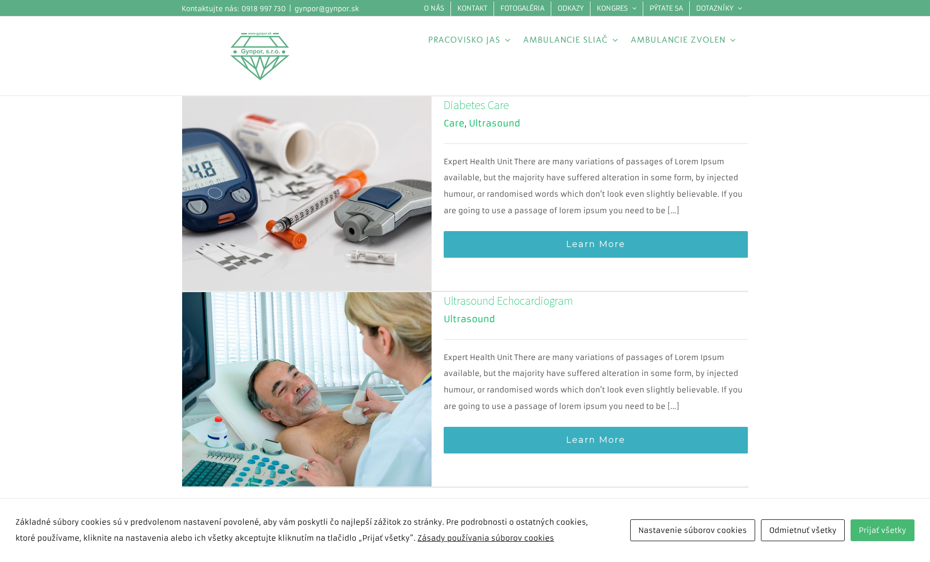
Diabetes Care (476, 104)
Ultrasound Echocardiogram (508, 300)
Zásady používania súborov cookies (486, 538)
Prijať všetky (882, 530)
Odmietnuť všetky (803, 530)
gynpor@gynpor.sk (326, 8)
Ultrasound (494, 123)
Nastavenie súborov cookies (692, 530)
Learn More (595, 244)
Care (454, 123)
